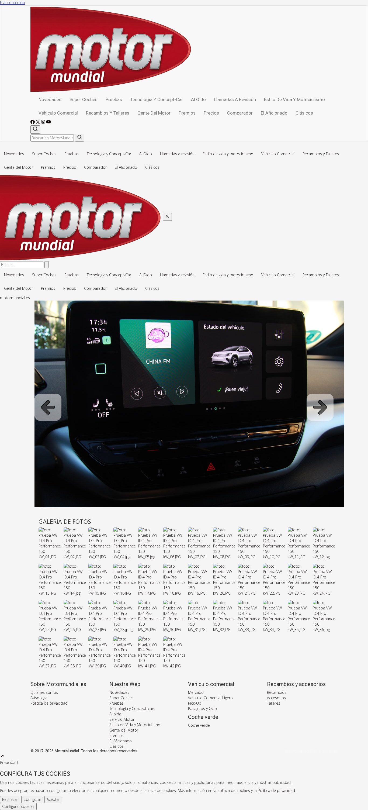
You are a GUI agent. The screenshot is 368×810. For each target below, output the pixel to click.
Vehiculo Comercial (58, 113)
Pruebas (114, 99)
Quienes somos (44, 692)
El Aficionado (274, 113)
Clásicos (304, 113)
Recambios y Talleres (107, 113)
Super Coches (84, 99)
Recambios (276, 692)
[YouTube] (48, 122)
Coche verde (199, 725)
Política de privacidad (49, 703)
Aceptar (53, 799)
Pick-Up (194, 703)
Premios (187, 113)
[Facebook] (33, 122)
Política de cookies (233, 790)
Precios (211, 113)
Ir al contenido (12, 2)
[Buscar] (35, 129)
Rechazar (10, 799)
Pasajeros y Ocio (202, 708)
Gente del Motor (154, 113)
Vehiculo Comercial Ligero (210, 697)
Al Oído (198, 99)
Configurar (32, 799)
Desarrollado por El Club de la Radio (311, 751)
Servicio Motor (121, 719)
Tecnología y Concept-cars (132, 708)
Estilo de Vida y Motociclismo (134, 724)
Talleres (273, 703)
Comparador (240, 113)
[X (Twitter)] (38, 122)
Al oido (115, 713)
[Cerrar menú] (167, 217)
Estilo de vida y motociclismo (294, 99)
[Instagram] (43, 122)
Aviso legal (39, 697)
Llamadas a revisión (235, 99)
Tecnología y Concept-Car (156, 99)
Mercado (196, 692)
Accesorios (276, 697)
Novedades (50, 99)
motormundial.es (15, 297)
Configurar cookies (18, 806)
